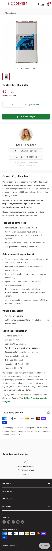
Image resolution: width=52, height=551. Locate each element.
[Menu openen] (3, 4)
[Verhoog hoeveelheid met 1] (20, 104)
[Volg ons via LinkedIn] (22, 522)
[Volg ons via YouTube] (18, 522)
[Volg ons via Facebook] (4, 522)
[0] (47, 4)
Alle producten (10, 13)
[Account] (42, 4)
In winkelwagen (28, 116)
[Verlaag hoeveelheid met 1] (5, 104)
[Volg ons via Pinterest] (13, 522)
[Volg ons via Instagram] (8, 522)
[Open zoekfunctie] (38, 4)
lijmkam (39, 259)
